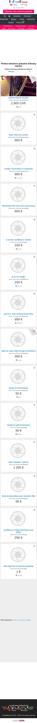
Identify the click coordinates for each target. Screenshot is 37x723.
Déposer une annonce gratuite (18, 11)
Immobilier (17, 16)
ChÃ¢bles (19, 323)
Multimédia (4, 19)
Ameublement (8, 26)
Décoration (11, 28)
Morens (19, 249)
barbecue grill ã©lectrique (18, 425)
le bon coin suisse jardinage (18, 427)
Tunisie (14, 710)
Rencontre (20, 22)
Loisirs (21, 19)
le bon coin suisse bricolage (18, 242)
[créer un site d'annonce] (18, 721)
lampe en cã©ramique (18, 388)
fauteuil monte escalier (19, 98)
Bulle (19, 397)
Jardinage (30, 28)
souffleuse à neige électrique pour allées (18, 531)
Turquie (19, 575)
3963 (19, 107)
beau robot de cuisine (18, 135)
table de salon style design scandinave (18, 351)
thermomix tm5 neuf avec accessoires (18, 206)
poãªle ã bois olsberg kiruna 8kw (18, 314)
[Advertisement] (18, 45)
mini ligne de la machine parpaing (18, 566)
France (4, 707)
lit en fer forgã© (18, 277)
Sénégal (30, 709)
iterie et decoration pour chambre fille (18, 496)
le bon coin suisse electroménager (18, 137)
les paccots (19, 178)
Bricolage (21, 28)
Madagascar (19, 709)
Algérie (31, 707)
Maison (13, 19)
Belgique (13, 707)
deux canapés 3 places (19, 462)
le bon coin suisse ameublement (18, 100)
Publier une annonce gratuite (21, 620)
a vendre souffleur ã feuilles (18, 240)
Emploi (11, 22)
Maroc (8, 709)
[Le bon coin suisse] (18, 1)
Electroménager (20, 26)
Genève (19, 360)
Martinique (24, 710)
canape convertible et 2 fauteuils (18, 169)
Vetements (31, 19)
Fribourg (19, 286)
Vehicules (27, 16)
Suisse (22, 707)
